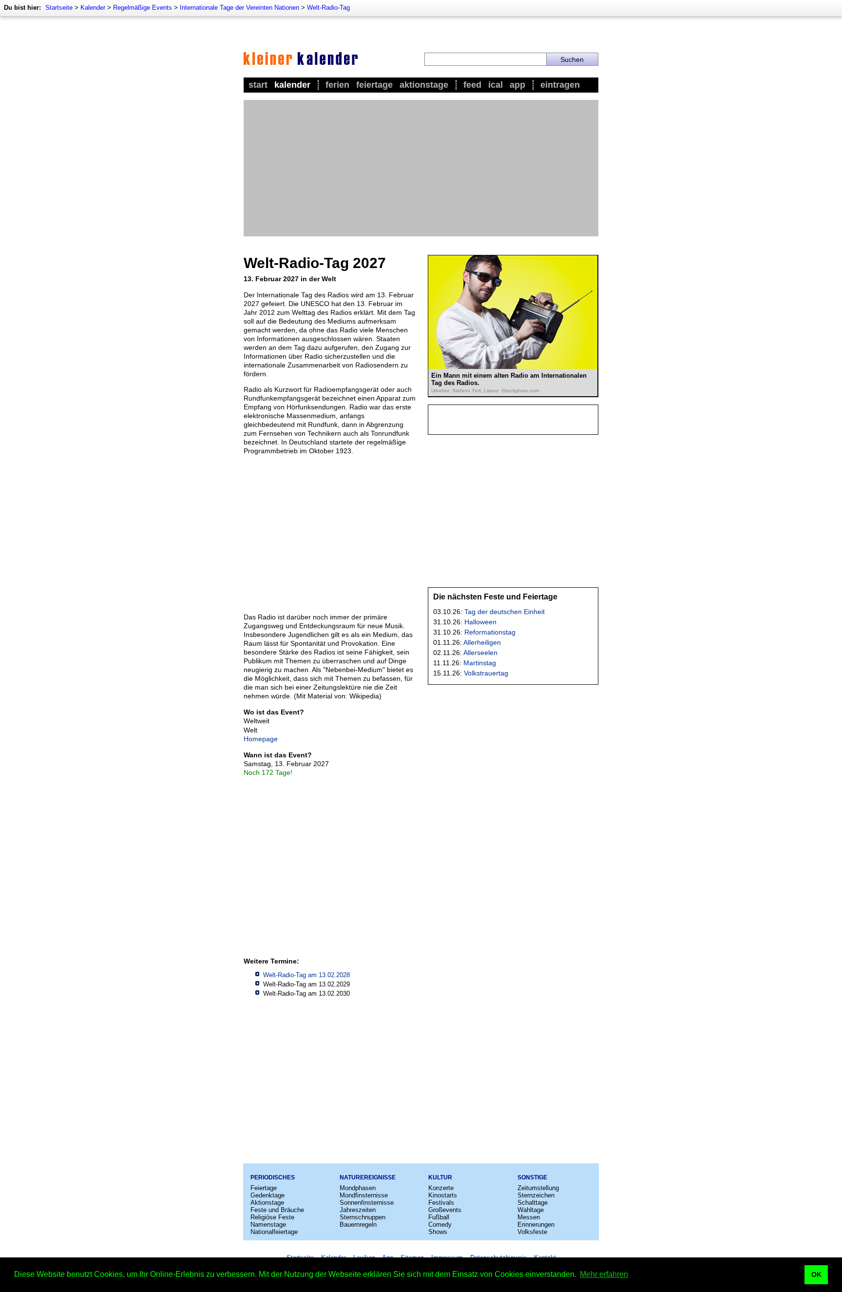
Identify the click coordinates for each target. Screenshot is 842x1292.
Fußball (438, 1217)
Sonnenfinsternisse (367, 1202)
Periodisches (272, 1177)
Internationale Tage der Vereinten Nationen (239, 7)
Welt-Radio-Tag (328, 7)
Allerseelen (480, 652)
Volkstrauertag (486, 673)
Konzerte (441, 1188)
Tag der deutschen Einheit (504, 612)
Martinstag (479, 663)
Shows (437, 1231)
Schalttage (532, 1202)
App (517, 85)
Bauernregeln (358, 1224)
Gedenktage (267, 1195)
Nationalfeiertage (274, 1231)
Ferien (337, 85)
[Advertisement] (421, 168)
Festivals (441, 1202)
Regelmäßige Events (142, 7)
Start (258, 85)
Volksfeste (532, 1231)
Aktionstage (424, 85)
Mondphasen (358, 1188)
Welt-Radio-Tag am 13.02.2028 (306, 975)
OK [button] (816, 1274)
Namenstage (268, 1224)
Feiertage (374, 85)
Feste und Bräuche (277, 1210)
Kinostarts (442, 1195)
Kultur (440, 1177)
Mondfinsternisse (364, 1195)
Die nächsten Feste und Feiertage (495, 597)
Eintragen (560, 85)
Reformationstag (490, 632)
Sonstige (532, 1177)
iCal (495, 85)
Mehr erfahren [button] (604, 1274)
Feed (472, 85)
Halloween (480, 622)
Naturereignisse (368, 1177)
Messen (528, 1217)
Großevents (444, 1210)
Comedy (440, 1224)
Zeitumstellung (538, 1188)
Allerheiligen (482, 642)
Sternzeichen (536, 1195)
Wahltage (530, 1210)
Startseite (59, 7)
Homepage (261, 739)
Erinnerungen (536, 1224)
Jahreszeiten (358, 1210)
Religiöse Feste (272, 1217)
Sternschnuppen (362, 1217)
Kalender (92, 7)
